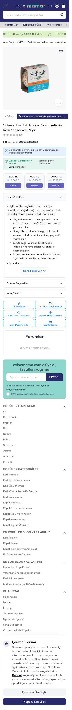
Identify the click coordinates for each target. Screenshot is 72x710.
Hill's (6, 439)
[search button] (62, 15)
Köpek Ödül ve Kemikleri (17, 513)
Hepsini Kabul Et (34, 701)
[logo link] (34, 5)
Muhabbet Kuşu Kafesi (16, 567)
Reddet (17, 675)
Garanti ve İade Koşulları (17, 630)
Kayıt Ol (54, 377)
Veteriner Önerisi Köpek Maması (22, 572)
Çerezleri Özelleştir (34, 692)
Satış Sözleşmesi (13, 624)
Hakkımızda (10, 596)
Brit (5, 428)
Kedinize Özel (11, 24)
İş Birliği (7, 608)
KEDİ (21, 42)
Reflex (7, 434)
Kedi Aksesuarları (13, 497)
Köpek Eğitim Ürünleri (15, 525)
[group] (34, 78)
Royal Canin (10, 417)
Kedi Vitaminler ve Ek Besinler (20, 491)
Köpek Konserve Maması (17, 508)
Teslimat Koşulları (13, 613)
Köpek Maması (11, 502)
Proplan (7, 422)
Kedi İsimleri (10, 537)
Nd (5, 411)
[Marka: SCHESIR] (9, 116)
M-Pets (7, 461)
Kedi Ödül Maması (14, 485)
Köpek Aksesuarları (14, 519)
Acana (7, 450)
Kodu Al (13, 185)
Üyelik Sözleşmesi (13, 619)
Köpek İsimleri (11, 543)
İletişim (7, 602)
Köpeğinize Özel (32, 24)
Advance (8, 456)
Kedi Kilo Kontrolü (13, 578)
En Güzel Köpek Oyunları (17, 554)
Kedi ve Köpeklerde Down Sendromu (24, 584)
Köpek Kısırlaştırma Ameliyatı (20, 549)
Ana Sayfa (9, 42)
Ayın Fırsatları (54, 24)
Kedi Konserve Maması (40, 42)
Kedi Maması (10, 474)
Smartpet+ (9, 445)
